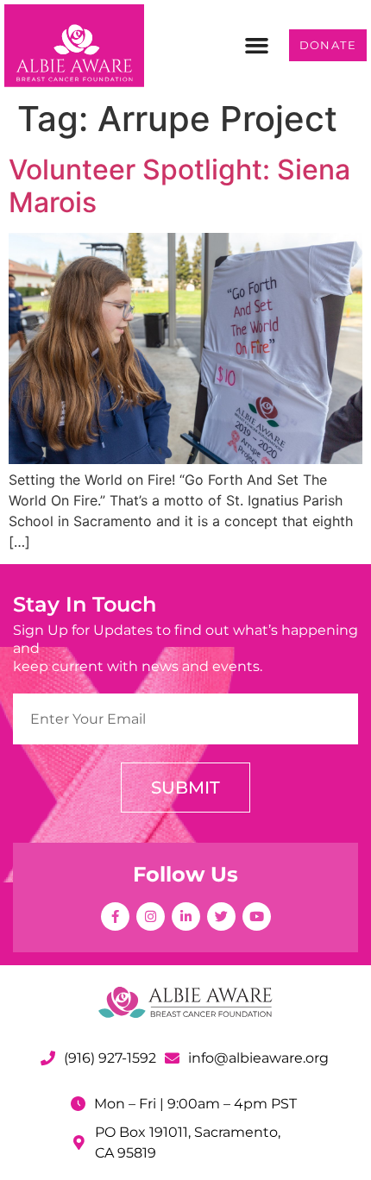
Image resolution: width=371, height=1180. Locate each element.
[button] (257, 46)
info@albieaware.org (258, 1058)
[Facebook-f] (115, 916)
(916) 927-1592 (110, 1058)
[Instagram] (150, 916)
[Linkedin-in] (186, 916)
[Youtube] (256, 916)
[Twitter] (221, 916)
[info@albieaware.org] (172, 1058)
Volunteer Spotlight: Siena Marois (179, 186)
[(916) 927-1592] (48, 1058)
